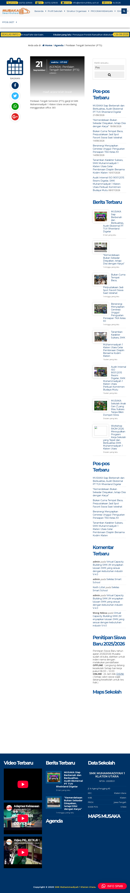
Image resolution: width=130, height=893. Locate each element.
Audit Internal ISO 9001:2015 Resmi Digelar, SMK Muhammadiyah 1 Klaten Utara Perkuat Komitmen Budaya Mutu (108, 184)
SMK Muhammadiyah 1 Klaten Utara (75, 887)
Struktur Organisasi (76, 11)
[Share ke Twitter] (15, 96)
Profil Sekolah (55, 11)
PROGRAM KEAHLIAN (102, 11)
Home (48, 45)
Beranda (39, 11)
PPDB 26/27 (8, 22)
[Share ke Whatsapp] (15, 106)
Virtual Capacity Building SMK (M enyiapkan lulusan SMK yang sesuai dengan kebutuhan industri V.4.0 (108, 568)
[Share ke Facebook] (15, 85)
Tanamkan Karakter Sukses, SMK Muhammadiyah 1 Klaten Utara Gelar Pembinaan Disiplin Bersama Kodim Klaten (109, 166)
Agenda (58, 45)
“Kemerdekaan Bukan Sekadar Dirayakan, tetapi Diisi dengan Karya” (109, 123)
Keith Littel (99, 587)
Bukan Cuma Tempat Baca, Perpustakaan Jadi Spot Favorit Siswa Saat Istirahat (108, 134)
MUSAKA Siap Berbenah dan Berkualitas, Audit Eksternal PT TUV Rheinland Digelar (108, 108)
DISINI (120, 674)
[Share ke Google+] (15, 117)
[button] (112, 886)
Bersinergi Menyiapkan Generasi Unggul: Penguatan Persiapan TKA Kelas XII (109, 148)
